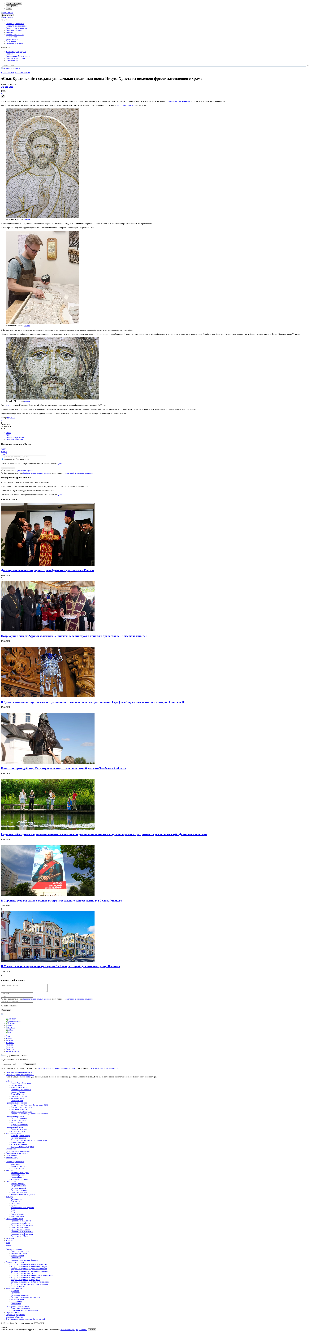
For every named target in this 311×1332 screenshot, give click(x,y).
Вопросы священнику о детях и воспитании (29, 1140)
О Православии (17, 1168)
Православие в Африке (20, 1223)
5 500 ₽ (4, 454)
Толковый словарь (18, 1214)
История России (17, 1177)
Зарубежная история (19, 1179)
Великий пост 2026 (19, 1253)
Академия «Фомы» (14, 30)
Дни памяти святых (19, 1109)
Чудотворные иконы (19, 1125)
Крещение (15, 1291)
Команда (9, 1045)
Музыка (14, 1205)
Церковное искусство (15, 437)
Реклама (9, 1040)
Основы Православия (15, 24)
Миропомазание (17, 1299)
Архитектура (16, 1199)
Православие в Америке (21, 1221)
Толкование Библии (19, 1096)
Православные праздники (16, 1103)
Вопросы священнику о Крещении (25, 1280)
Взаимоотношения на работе (23, 1194)
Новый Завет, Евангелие (21, 1083)
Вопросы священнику (15, 35)
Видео (8, 1245)
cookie (27, 1077)
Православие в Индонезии (22, 1234)
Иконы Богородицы (19, 1118)
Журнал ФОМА (7, 73)
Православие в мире (14, 1219)
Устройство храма (18, 1131)
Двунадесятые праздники (21, 1107)
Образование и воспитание (17, 1153)
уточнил (8, 405)
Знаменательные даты (20, 1173)
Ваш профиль (12, 6)
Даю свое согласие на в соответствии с (48, 473)
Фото (8, 1243)
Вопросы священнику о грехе (23, 1273)
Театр (13, 1212)
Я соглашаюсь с (18, 470)
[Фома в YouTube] (10, 1028)
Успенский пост (17, 1256)
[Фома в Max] (8, 1032)
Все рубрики (11, 41)
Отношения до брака (19, 1190)
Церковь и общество (14, 439)
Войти (17, 68)
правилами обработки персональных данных (56, 1068)
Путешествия (11, 1155)
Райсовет (9, 54)
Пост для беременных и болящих (24, 1260)
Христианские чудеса (20, 1166)
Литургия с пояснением (20, 1308)
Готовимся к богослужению (17, 1306)
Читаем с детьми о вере (15, 58)
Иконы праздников (18, 1120)
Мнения (9, 1240)
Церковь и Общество (14, 1317)
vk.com (27, 219)
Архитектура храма (19, 1129)
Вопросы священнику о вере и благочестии (29, 1264)
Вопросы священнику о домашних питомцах (29, 1271)
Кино (13, 1210)
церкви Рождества (178, 101)
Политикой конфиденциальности (79, 473)
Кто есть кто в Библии (20, 1087)
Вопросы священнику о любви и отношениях (30, 1282)
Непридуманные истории (16, 26)
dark (6, 87)
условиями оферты (25, 470)
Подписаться (30, 1064)
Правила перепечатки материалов (20, 1075)
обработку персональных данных (36, 473)
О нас (8, 1036)
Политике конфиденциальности (73, 1330)
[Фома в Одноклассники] (13, 1021)
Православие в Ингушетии (22, 1232)
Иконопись (15, 1203)
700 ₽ (3, 449)
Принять (92, 1330)
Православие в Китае (19, 1236)
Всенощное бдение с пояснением (24, 1310)
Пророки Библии (18, 1092)
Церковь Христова (13, 1312)
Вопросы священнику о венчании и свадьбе (29, 1266)
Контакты (10, 1043)
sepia (11, 87)
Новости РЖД (11, 1158)
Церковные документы (15, 1315)
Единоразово (9, 459)
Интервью (10, 1238)
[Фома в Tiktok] (9, 1025)
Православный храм (14, 1127)
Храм (8, 435)
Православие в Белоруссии (22, 1225)
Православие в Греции (20, 1227)
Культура (9, 1197)
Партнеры (10, 1049)
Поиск (9, 8)
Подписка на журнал (14, 43)
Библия (9, 1081)
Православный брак (19, 1192)
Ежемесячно (23, 459)
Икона (8, 433)
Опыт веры (15, 1164)
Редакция (11, 418)
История (9, 1170)
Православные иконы (15, 1116)
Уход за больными (18, 1186)
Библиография (17, 1101)
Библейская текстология (21, 1090)
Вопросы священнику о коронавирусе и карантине (32, 1275)
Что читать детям (18, 1142)
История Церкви (18, 1175)
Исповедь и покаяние (20, 1295)
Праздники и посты (14, 1249)
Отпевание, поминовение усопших (25, 1297)
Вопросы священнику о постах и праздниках (29, 1114)
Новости (9, 32)
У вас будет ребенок (19, 1144)
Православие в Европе (20, 1230)
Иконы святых (17, 1122)
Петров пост (16, 1258)
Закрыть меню (7, 15)
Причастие (15, 1293)
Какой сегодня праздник (16, 52)
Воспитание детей (13, 1133)
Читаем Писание (18, 1094)
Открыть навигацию (14, 3)
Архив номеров (12, 1051)
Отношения (11, 1149)
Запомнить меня (10, 1006)
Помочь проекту (8, 468)
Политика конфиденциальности (19, 1072)
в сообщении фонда (125, 105)
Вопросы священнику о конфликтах (26, 1277)
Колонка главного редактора (18, 1151)
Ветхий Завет (16, 1085)
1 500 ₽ (4, 452)
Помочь (10, 13)
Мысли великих (17, 1216)
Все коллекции (12, 60)
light (2, 87)
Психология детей (18, 1138)
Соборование (16, 1302)
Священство (16, 1304)
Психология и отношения (16, 28)
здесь (60, 463)
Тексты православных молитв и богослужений (25, 1319)
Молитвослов (11, 37)
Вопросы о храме (18, 1286)
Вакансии (10, 1047)
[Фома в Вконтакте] (11, 1019)
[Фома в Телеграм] (10, 1023)
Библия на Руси (17, 1098)
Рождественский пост (20, 1251)
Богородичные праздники (21, 1112)
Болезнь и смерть (18, 1184)
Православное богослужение (18, 56)
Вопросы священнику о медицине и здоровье (29, 1284)
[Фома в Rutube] (9, 1030)
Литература (15, 1201)
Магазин (9, 1038)
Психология (11, 1181)
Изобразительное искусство (22, 1208)
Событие (26, 73)
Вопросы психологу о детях (22, 1147)
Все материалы (12, 39)
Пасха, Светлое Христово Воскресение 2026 (29, 1105)
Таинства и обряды (14, 1288)
